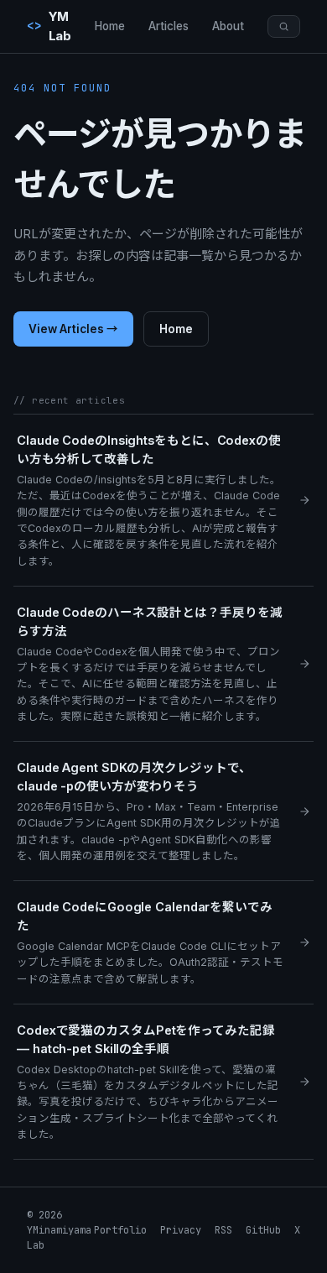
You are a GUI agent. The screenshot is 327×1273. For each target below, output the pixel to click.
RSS (223, 1230)
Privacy (180, 1230)
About (228, 26)
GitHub (263, 1230)
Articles (168, 26)
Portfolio (120, 1230)
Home (110, 26)
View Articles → (73, 329)
